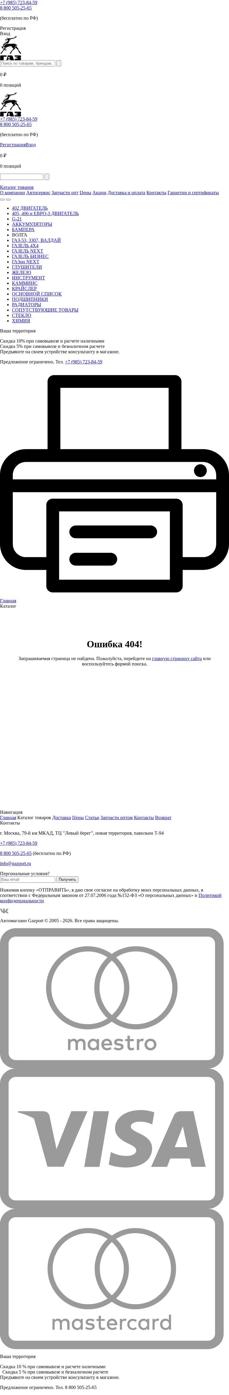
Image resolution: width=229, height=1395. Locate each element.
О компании (12, 192)
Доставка (61, 817)
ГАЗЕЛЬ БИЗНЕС (30, 256)
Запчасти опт (65, 192)
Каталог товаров (17, 187)
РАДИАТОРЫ (26, 304)
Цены (85, 192)
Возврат (163, 817)
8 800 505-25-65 (16, 7)
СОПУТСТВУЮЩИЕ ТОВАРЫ (45, 309)
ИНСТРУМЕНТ (28, 277)
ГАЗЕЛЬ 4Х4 (25, 245)
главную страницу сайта (177, 658)
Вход (31, 144)
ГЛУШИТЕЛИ (27, 267)
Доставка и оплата (126, 192)
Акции (99, 192)
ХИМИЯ (21, 320)
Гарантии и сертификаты (193, 192)
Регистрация (13, 144)
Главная (8, 817)
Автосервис (38, 192)
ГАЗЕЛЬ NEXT (27, 251)
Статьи (92, 817)
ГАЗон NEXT (25, 261)
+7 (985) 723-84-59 (18, 2)
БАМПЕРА (23, 229)
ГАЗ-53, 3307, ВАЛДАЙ (36, 240)
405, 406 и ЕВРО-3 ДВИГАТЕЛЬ (45, 213)
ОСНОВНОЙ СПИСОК (37, 293)
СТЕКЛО (21, 315)
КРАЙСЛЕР (24, 288)
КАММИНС (25, 283)
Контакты (156, 192)
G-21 (17, 218)
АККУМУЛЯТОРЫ (32, 224)
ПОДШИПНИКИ (30, 299)
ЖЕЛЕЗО (21, 272)
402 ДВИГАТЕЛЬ (30, 208)
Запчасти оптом (116, 817)
